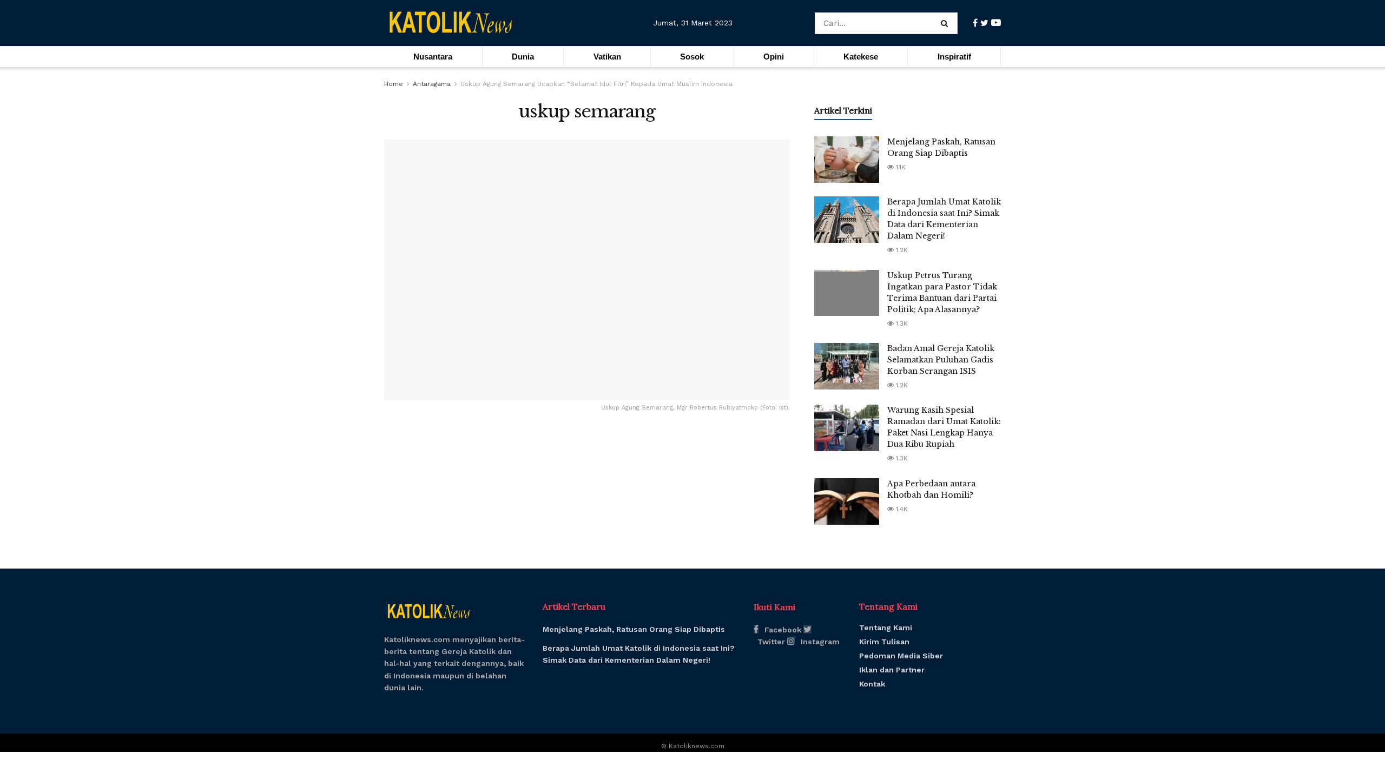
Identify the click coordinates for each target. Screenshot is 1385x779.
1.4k (901, 509)
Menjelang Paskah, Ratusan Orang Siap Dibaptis (634, 629)
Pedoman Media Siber (901, 655)
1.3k (901, 323)
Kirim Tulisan (884, 641)
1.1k (900, 167)
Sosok (692, 56)
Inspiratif (954, 56)
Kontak (872, 683)
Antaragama (432, 84)
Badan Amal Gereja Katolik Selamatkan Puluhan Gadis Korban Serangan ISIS (940, 360)
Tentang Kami (885, 627)
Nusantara (432, 56)
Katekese (860, 56)
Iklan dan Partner (892, 669)
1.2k (901, 250)
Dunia (523, 56)
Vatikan (607, 56)
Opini (773, 56)
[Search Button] (946, 23)
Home (393, 84)
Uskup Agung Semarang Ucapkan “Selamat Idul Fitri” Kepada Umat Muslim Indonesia (596, 84)
